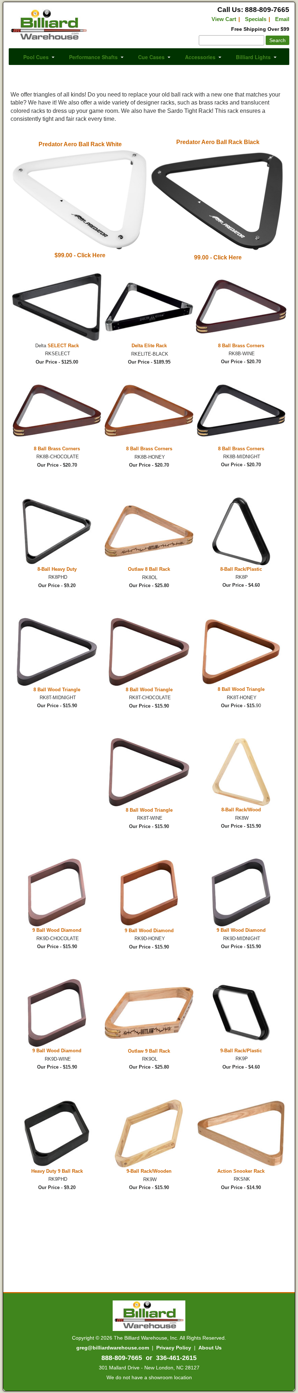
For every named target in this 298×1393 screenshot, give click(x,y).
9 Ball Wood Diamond (56, 930)
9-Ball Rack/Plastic (241, 1050)
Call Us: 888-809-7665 (253, 9)
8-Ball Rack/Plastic (241, 569)
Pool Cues (36, 57)
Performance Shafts (93, 57)
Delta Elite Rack (149, 345)
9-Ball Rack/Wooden (149, 1171)
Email (282, 19)
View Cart (224, 19)
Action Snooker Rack (241, 1171)
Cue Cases (151, 57)
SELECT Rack (63, 345)
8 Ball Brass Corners (241, 345)
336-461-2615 (176, 1357)
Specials (255, 19)
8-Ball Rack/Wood (241, 809)
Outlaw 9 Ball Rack (149, 1051)
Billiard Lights (253, 57)
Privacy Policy (173, 1348)
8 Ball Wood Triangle (56, 689)
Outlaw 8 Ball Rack (149, 569)
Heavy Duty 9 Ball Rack (57, 1171)
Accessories (200, 57)
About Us (210, 1348)
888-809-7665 (121, 1357)
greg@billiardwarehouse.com (112, 1348)
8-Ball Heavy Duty (57, 569)
